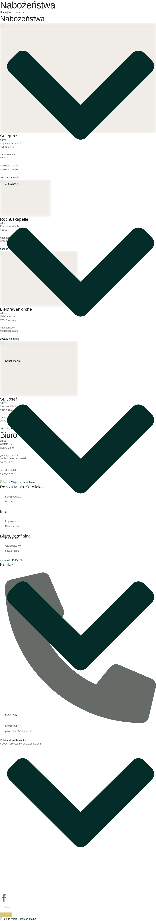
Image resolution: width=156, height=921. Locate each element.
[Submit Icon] (6, 914)
